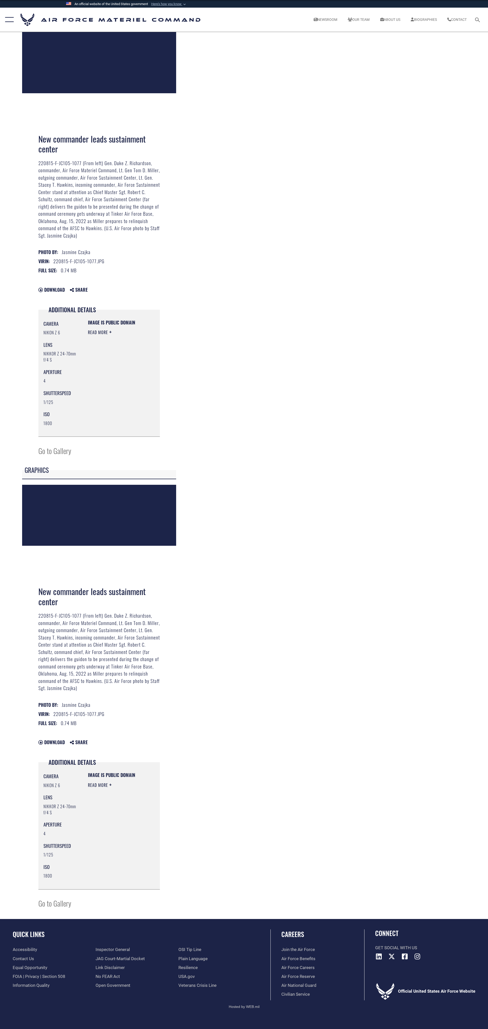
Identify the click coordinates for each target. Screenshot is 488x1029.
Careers (292, 934)
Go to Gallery (54, 450)
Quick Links (28, 934)
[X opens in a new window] (391, 956)
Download (54, 289)
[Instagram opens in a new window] (417, 956)
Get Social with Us (396, 947)
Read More (98, 332)
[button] (169, 4)
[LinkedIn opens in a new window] (379, 956)
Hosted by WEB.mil (244, 1007)
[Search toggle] (478, 20)
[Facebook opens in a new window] (404, 956)
